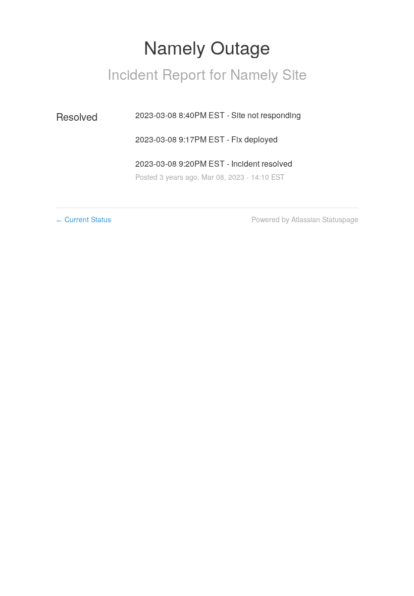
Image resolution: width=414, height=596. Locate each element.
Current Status (83, 219)
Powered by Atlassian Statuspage (304, 219)
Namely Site (268, 74)
